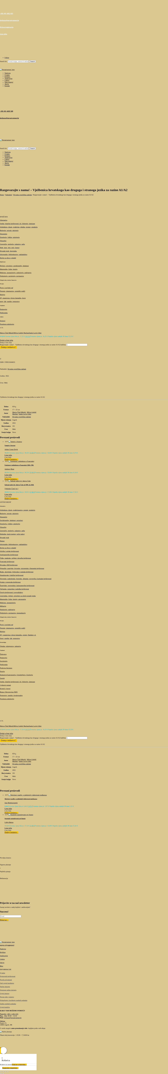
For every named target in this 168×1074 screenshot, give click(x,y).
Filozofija (3, 241)
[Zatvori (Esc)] (8, 1071)
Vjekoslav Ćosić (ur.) (11, 489)
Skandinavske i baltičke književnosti (11, 575)
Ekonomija (3, 234)
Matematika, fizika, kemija (8, 269)
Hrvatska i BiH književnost (8, 565)
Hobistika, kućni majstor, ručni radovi (12, 534)
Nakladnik (8, 195)
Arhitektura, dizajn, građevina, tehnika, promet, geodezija (18, 227)
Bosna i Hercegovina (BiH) (9, 692)
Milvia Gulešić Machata (21, 333)
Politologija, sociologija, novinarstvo (12, 276)
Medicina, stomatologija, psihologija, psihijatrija (15, 273)
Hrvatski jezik (4, 537)
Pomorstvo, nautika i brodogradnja (11, 695)
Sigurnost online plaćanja (8, 990)
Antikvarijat (8, 78)
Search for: (3, 61)
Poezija (2, 671)
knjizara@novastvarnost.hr (9, 20)
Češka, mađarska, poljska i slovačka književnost (15, 558)
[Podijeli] (5, 1071)
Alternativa (3, 220)
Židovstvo (3, 654)
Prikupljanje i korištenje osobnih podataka (13, 1000)
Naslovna (8, 73)
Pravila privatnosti (6, 980)
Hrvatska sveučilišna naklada (22, 195)
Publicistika (4, 313)
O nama (7, 75)
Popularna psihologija (7, 324)
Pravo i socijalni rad (6, 288)
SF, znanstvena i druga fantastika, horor (13, 298)
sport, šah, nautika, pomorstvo (10, 301)
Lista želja (3, 34)
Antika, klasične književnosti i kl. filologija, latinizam (17, 224)
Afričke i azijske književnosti (9, 551)
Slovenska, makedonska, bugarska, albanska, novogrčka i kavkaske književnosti (25, 579)
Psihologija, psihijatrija (7, 610)
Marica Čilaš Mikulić (7, 333)
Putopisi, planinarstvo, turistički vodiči (12, 291)
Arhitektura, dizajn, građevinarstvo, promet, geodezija (17, 510)
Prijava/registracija (6, 27)
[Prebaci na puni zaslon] (3, 1071)
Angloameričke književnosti (9, 555)
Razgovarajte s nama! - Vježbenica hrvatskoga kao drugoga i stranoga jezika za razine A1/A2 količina (33, 345)
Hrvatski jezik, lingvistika (8, 251)
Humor (2, 541)
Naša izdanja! (9, 82)
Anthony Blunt (9, 469)
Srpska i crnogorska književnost (10, 582)
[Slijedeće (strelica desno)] (3, 1073)
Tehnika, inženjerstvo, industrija (10, 646)
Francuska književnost (7, 561)
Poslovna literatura (6, 668)
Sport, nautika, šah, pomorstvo (10, 638)
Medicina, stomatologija (8, 603)
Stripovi (2, 321)
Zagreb (2, 678)
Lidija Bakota (9, 822)
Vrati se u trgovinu (18, 1065)
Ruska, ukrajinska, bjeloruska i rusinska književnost (16, 572)
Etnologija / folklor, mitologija (10, 524)
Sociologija (3, 661)
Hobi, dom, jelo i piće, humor (9, 248)
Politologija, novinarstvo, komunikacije (13, 613)
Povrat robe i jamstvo (7, 997)
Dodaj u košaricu (8, 347)
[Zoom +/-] (1, 1071)
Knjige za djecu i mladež (8, 258)
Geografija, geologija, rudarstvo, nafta (12, 244)
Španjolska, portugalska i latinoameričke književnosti (17, 586)
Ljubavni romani (5, 685)
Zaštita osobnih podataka (8, 1004)
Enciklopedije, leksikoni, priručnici (11, 520)
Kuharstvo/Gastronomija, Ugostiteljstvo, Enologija (16, 675)
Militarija (3, 606)
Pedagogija (3, 309)
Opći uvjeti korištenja (7, 983)
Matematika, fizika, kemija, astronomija (13, 599)
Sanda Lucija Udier (35, 333)
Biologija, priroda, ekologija (9, 230)
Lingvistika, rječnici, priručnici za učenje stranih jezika (18, 596)
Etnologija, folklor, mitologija (10, 237)
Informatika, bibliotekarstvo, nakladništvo (13, 254)
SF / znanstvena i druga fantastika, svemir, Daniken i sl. (18, 635)
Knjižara (7, 77)
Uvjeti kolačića (5, 1007)
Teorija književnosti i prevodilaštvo (11, 592)
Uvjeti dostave (4, 993)
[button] (6, 340)
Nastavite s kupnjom (9, 1068)
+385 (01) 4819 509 (6, 111)
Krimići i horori (5, 689)
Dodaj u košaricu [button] (11, 459)
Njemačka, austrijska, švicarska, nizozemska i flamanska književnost (22, 568)
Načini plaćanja (5, 987)
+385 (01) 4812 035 (6, 13)
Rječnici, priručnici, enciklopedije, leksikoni (14, 266)
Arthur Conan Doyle (11, 449)
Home (2, 195)
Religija (2, 295)
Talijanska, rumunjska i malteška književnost (14, 589)
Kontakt (7, 86)
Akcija (7, 84)
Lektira (7, 80)
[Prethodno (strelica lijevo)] (1, 1073)
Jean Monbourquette (11, 803)
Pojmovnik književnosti (7, 976)
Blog (1, 966)
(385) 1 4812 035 (12, 1014)
